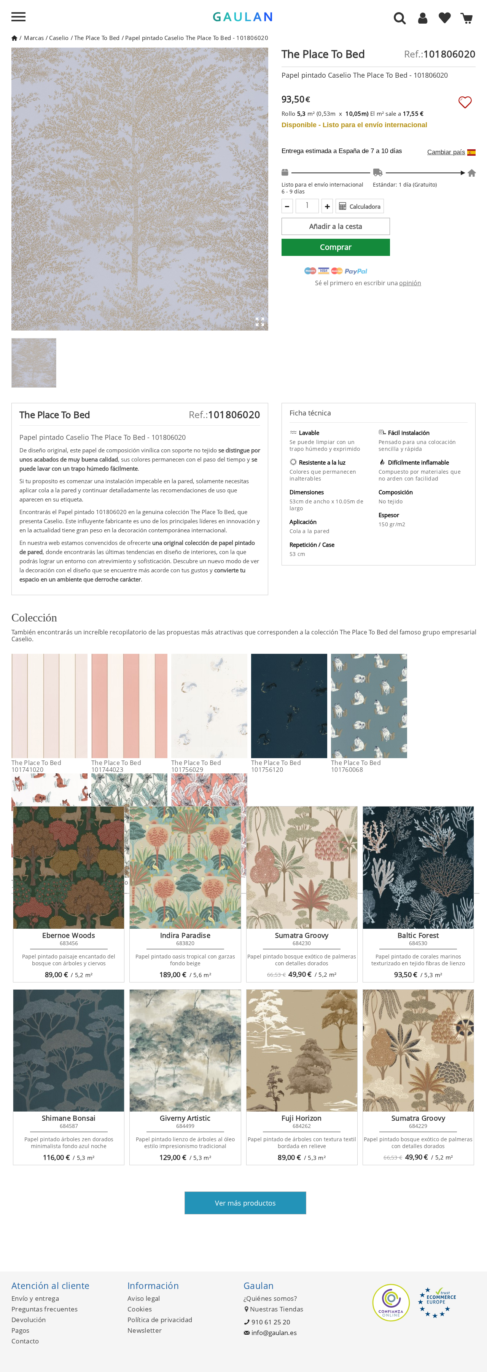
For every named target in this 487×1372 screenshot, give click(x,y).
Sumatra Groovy (302, 935)
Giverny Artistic (185, 1118)
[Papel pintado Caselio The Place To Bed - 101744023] (162, 706)
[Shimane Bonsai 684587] (68, 1051)
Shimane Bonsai (69, 1118)
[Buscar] (400, 18)
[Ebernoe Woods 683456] (68, 867)
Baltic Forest (418, 935)
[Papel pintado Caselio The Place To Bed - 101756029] (242, 706)
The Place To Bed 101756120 (276, 766)
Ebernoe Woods (68, 935)
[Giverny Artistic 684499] (185, 1051)
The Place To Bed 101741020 (36, 766)
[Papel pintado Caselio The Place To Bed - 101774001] (242, 825)
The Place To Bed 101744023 (116, 766)
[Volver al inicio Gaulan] (14, 38)
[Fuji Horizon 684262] (302, 1051)
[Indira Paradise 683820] (185, 867)
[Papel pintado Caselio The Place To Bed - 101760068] (402, 706)
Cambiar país (446, 152)
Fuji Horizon (301, 1118)
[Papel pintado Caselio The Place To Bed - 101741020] (82, 706)
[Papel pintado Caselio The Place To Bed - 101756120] (322, 706)
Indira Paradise (185, 935)
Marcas (34, 38)
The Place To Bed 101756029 (196, 766)
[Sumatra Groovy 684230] (302, 867)
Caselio (58, 38)
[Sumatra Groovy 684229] (418, 1051)
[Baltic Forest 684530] (418, 867)
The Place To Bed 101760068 (356, 766)
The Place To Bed (97, 38)
